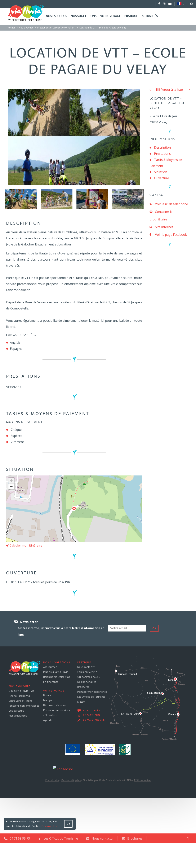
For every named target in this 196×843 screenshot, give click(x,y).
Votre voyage (110, 16)
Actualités (150, 16)
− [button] (11, 486)
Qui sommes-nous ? (88, 677)
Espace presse (94, 720)
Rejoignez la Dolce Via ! (56, 677)
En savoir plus (49, 826)
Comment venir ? (87, 672)
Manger (47, 700)
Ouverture (161, 178)
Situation (160, 172)
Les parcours (16, 710)
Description (162, 147)
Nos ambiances (18, 715)
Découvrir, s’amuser (54, 705)
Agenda (47, 720)
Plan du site (52, 780)
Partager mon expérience (92, 691)
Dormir (47, 695)
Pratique (131, 16)
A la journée (50, 667)
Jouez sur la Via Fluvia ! (56, 672)
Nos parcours (56, 16)
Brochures (83, 686)
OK (68, 824)
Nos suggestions (83, 16)
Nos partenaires (86, 681)
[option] (21, 199)
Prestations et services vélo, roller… (56, 27)
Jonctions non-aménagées (24, 705)
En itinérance (50, 681)
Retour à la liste (171, 89)
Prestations (162, 153)
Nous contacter (86, 667)
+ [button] (11, 480)
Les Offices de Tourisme (91, 696)
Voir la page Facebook (170, 234)
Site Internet (163, 227)
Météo (81, 701)
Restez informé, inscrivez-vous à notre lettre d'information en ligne (61, 631)
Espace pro (91, 715)
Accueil (11, 27)
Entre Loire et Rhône (21, 700)
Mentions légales (71, 780)
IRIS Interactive (142, 780)
